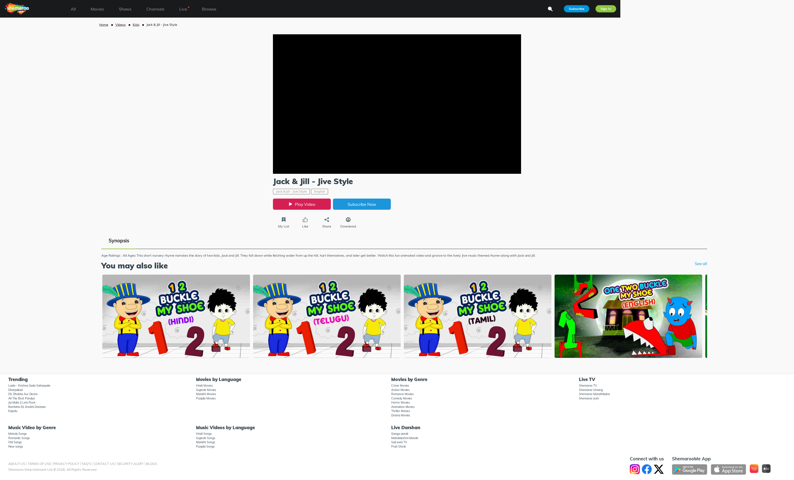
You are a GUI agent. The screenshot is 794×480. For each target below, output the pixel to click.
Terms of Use (39, 464)
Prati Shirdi (398, 446)
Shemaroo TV (588, 385)
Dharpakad (15, 390)
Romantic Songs (19, 438)
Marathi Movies (206, 394)
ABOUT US (16, 464)
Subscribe (576, 9)
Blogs (151, 464)
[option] (176, 317)
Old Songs (15, 442)
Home (103, 25)
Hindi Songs (204, 434)
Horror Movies (400, 402)
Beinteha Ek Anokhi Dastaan (27, 407)
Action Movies (400, 390)
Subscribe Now (362, 204)
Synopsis (119, 240)
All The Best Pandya (21, 398)
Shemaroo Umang (591, 390)
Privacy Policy (66, 464)
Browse (209, 9)
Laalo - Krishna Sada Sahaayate (29, 385)
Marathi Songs (205, 442)
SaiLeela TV (399, 442)
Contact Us (104, 464)
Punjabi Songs (205, 446)
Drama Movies (400, 415)
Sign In (605, 9)
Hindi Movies (204, 385)
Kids (136, 25)
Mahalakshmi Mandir (404, 438)
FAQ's (86, 464)
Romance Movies (402, 394)
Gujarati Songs (205, 438)
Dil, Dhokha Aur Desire (23, 394)
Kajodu (12, 411)
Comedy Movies (401, 398)
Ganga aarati (399, 434)
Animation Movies (403, 407)
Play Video (305, 204)
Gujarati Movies (206, 390)
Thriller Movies (400, 411)
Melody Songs (17, 434)
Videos (120, 25)
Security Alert (130, 464)
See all (701, 263)
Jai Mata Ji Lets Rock (21, 402)
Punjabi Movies (206, 398)
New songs (15, 446)
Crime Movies (400, 385)
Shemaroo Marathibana (594, 394)
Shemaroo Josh (589, 398)
